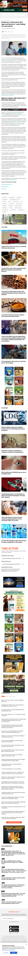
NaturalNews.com (5, 186)
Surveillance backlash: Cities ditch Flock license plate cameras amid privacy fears (13, 793)
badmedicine (10, 34)
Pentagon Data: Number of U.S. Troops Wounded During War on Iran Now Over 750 (12, 705)
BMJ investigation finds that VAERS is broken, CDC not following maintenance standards (13, 429)
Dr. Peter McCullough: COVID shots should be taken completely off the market (13, 541)
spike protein (18, 37)
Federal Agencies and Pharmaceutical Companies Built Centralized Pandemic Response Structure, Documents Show (13, 720)
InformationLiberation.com (6, 184)
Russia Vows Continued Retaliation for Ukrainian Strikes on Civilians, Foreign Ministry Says (12, 731)
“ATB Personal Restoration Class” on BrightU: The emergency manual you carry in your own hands (12, 773)
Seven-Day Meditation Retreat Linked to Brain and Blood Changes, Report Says (12, 750)
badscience (15, 34)
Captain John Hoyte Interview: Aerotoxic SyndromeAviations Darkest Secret (11, 902)
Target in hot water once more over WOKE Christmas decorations (13, 247)
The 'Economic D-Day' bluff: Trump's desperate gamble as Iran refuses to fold (12, 755)
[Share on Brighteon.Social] (2, 31)
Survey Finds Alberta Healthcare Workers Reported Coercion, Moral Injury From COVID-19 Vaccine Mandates (12, 813)
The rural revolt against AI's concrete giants (11, 768)
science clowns (12, 37)
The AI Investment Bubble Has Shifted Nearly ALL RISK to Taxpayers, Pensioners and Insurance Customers (12, 886)
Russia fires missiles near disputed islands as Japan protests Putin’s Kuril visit (12, 746)
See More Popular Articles (14, 822)
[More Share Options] (11, 31)
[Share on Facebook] (5, 31)
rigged (7, 37)
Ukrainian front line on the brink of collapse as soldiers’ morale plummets (12, 451)
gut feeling (3, 36)
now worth (23, 114)
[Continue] (25, 918)
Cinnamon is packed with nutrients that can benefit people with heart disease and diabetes (13, 293)
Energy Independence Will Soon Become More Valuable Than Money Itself (13, 878)
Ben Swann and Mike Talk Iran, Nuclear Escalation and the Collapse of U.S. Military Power (12, 862)
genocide (24, 35)
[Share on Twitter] (8, 31)
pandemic (17, 36)
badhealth (5, 34)
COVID (13, 35)
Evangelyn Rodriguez (10, 313)
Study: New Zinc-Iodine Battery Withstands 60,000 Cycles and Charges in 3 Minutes (13, 818)
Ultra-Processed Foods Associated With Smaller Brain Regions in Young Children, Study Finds (13, 802)
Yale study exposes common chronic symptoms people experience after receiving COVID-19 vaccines (11, 519)
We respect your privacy (14, 921)
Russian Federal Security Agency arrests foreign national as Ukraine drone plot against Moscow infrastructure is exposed (12, 726)
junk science (8, 36)
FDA (21, 35)
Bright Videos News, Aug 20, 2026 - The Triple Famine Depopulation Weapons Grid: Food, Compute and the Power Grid (13, 895)
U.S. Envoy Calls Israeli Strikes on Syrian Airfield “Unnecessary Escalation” (12, 741)
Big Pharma (21, 34)
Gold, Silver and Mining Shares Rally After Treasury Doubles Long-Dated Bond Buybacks (12, 798)
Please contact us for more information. (9, 571)
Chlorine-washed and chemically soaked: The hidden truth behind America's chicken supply (13, 760)
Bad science (7, 20)
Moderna (13, 36)
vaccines (8, 38)
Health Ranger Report (6, 846)
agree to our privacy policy (8, 950)
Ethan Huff (9, 28)
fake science (17, 35)
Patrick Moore (22, 36)
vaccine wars (3, 38)
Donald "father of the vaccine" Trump (16, 122)
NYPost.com (4, 188)
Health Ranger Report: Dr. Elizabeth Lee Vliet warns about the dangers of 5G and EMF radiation (13, 495)
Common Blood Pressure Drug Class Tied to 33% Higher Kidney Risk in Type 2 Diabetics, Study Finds (12, 782)
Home (2, 20)
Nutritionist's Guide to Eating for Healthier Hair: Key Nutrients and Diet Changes (13, 777)
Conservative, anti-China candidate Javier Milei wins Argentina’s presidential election (13, 270)
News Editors (9, 359)
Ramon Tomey (9, 244)
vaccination (23, 37)
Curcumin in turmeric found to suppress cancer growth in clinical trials (12, 315)
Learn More (6, 952)
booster (10, 35)
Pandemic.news (13, 179)
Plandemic (3, 37)
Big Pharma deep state (14, 199)
